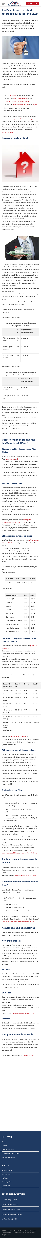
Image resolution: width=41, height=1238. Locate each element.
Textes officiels (6, 1174)
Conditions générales (8, 1157)
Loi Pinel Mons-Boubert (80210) (12, 1214)
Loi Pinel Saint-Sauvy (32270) (11, 1209)
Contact (4, 1146)
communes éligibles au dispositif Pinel (17, 101)
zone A (8, 459)
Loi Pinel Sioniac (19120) (9, 1219)
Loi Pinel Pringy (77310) (9, 1200)
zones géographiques (20, 99)
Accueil (4, 1142)
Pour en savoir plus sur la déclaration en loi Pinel (18, 922)
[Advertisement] (17, 1094)
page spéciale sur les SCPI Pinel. (24, 1013)
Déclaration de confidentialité (11, 1153)
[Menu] (3, 3)
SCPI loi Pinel (6, 1185)
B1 (18, 459)
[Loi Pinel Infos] (15, 3)
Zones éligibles (6, 1182)
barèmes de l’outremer (18, 737)
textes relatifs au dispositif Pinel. (26, 875)
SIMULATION (32, 3)
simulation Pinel (28, 1055)
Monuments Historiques (29, 853)
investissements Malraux (10, 853)
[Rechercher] (24, 3)
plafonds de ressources (21, 105)
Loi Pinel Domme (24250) (10, 1204)
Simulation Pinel (7, 1170)
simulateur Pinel (7, 132)
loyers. (35, 105)
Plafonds (5, 1178)
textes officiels (11, 95)
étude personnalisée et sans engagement (23, 119)
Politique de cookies (8, 1149)
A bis (13, 459)
